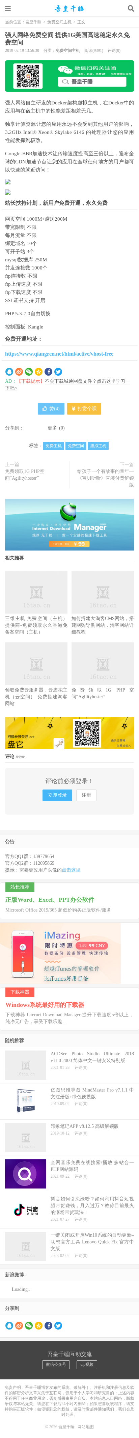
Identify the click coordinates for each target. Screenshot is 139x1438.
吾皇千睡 (69, 8)
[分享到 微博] (19, 372)
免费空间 (76, 445)
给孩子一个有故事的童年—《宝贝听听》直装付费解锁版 (105, 478)
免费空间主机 (59, 22)
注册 (86, 795)
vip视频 (86, 1364)
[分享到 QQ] (9, 372)
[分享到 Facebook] (48, 372)
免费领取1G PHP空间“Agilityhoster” (25, 475)
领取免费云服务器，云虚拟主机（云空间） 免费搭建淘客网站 (36, 696)
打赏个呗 (86, 408)
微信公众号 (56, 1364)
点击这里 (71, 870)
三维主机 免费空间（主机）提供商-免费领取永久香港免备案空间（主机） (36, 625)
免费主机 (54, 445)
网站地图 (86, 1426)
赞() (54, 408)
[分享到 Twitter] (58, 372)
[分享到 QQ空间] (39, 372)
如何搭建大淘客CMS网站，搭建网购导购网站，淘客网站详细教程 (103, 625)
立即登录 (57, 795)
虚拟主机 (98, 445)
